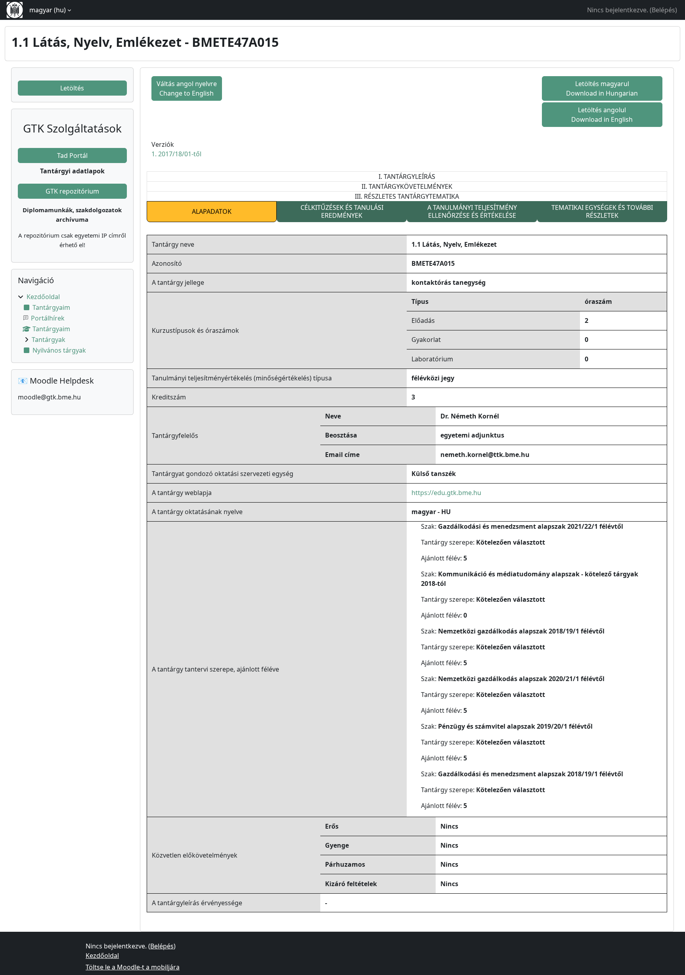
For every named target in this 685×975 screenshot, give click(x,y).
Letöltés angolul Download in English (602, 115)
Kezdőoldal (43, 296)
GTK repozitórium (72, 191)
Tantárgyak (48, 339)
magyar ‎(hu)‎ (47, 10)
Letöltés (72, 88)
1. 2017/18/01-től (176, 154)
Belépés (663, 10)
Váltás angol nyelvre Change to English (187, 88)
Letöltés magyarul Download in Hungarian (602, 88)
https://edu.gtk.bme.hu (446, 492)
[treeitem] (72, 323)
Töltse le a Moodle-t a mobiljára (133, 967)
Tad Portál (72, 155)
